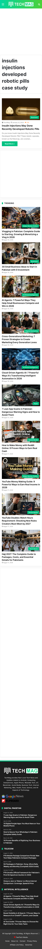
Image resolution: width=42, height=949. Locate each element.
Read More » (10, 144)
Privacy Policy (32, 941)
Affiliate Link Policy (17, 945)
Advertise (28, 945)
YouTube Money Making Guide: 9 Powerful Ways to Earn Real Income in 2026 (21, 484)
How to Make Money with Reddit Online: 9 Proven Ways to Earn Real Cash (19, 448)
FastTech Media (22, 937)
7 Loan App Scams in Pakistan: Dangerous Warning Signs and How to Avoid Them (21, 412)
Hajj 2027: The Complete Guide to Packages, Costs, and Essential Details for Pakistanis (19, 557)
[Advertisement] (21, 31)
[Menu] (3, 5)
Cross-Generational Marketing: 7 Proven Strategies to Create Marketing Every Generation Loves (19, 339)
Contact (22, 941)
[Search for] (39, 5)
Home (7, 941)
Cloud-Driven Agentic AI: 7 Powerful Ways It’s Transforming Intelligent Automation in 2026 (20, 375)
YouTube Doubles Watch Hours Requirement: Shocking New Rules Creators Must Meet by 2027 (19, 521)
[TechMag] (21, 4)
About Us (14, 941)
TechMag (7, 122)
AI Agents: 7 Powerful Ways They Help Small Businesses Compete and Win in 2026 (20, 303)
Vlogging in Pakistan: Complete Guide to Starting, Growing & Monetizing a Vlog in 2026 (21, 234)
